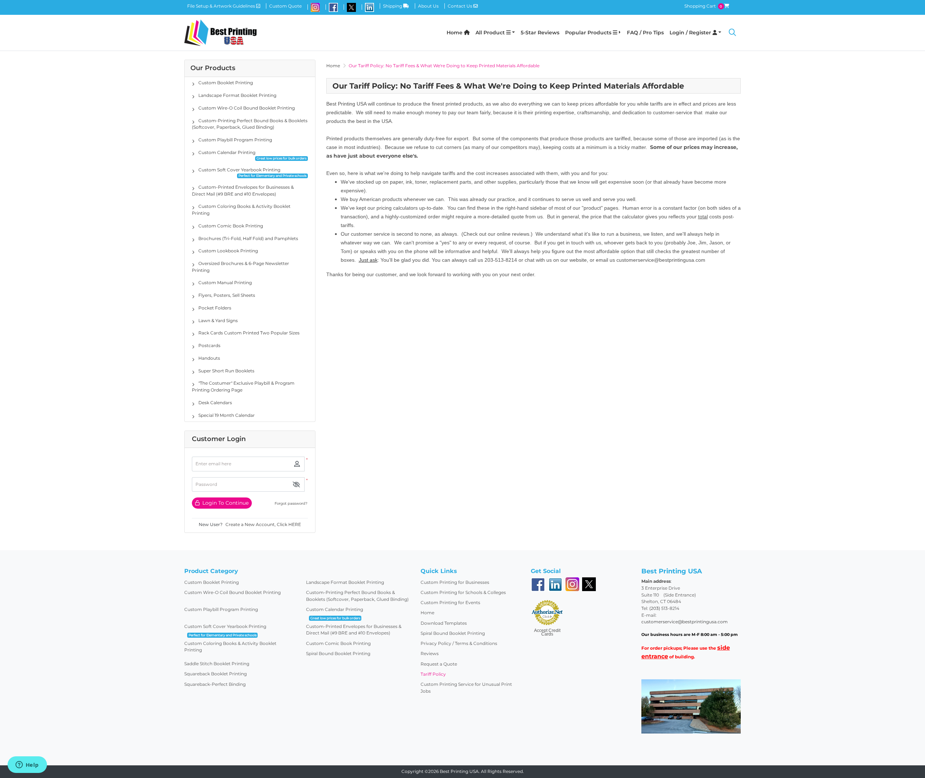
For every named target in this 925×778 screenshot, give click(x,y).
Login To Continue (225, 503)
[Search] (732, 33)
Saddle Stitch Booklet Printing (216, 663)
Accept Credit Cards (547, 632)
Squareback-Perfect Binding (215, 684)
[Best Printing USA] (220, 33)
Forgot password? (291, 503)
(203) (655, 608)
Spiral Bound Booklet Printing (338, 653)
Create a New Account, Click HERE (263, 524)
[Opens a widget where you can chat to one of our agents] (27, 765)
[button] (296, 484)
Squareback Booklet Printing (215, 673)
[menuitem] (458, 32)
